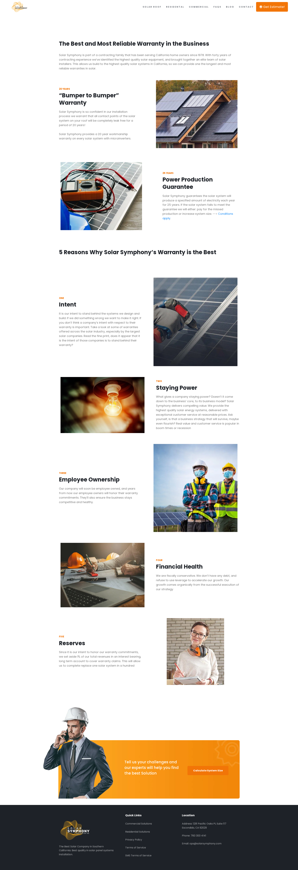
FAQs (217, 6)
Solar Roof (152, 6)
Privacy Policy (133, 839)
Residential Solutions (137, 832)
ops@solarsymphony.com (205, 843)
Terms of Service (135, 847)
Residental (175, 6)
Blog (230, 6)
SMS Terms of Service (138, 855)
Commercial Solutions (138, 823)
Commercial (199, 6)
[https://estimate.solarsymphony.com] (87, 830)
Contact (246, 6)
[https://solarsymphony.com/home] (32, 7)
